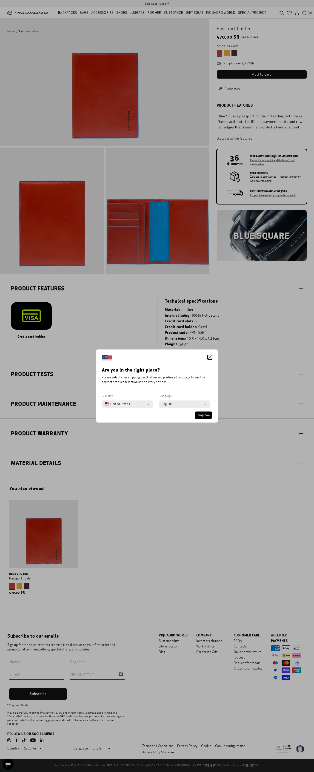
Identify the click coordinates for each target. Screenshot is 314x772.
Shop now (203, 415)
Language (166, 395)
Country (108, 395)
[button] (210, 357)
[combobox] (117, 404)
